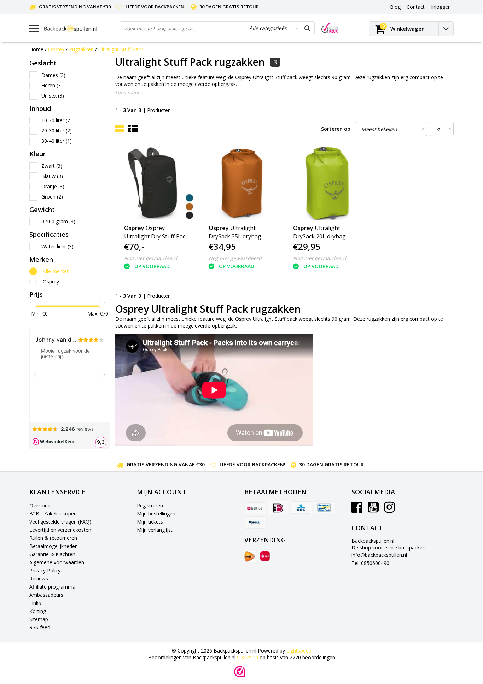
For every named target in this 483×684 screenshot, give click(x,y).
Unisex (52, 95)
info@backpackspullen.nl (379, 555)
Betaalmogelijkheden (53, 546)
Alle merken (56, 271)
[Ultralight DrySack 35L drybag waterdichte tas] (242, 183)
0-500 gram (58, 221)
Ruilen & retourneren (53, 538)
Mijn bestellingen (156, 513)
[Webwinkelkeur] (239, 671)
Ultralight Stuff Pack (120, 49)
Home (36, 49)
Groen (52, 196)
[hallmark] (329, 27)
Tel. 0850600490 (370, 563)
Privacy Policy (44, 570)
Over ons (39, 505)
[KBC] (301, 507)
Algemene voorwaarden (56, 562)
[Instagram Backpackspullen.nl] (389, 509)
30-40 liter (56, 140)
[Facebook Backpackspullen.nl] (356, 509)
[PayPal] (255, 522)
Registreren (150, 505)
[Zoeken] (307, 28)
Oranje (52, 186)
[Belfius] (255, 507)
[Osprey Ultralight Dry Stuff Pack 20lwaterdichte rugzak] (158, 183)
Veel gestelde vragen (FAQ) (60, 521)
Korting (37, 611)
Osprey (56, 49)
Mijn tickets (150, 521)
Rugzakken (81, 49)
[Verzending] (249, 556)
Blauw (52, 176)
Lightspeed (299, 650)
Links (35, 603)
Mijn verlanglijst (155, 529)
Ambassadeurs (46, 594)
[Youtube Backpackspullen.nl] (373, 509)
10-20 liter (56, 120)
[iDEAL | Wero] (278, 507)
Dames (53, 75)
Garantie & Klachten (52, 554)
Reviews (38, 578)
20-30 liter (56, 130)
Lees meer (127, 92)
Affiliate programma (52, 586)
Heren (52, 85)
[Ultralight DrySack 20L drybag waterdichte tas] (327, 183)
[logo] (79, 28)
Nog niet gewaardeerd (150, 258)
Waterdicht (57, 246)
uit (247, 657)
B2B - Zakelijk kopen (53, 513)
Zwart (51, 166)
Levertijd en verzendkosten (60, 529)
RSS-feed (39, 627)
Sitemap (38, 619)
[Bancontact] (323, 507)
